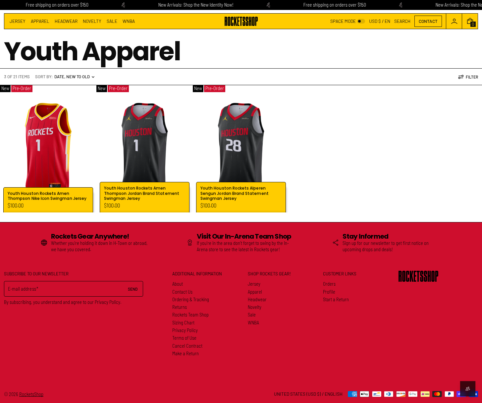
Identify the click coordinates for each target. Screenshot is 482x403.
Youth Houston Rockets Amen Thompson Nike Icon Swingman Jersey (47, 196)
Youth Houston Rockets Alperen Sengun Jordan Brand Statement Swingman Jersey (234, 193)
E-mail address (22, 289)
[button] (402, 21)
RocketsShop (31, 394)
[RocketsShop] (418, 276)
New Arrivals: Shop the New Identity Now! (195, 5)
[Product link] (48, 148)
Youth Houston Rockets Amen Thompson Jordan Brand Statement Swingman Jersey (141, 193)
